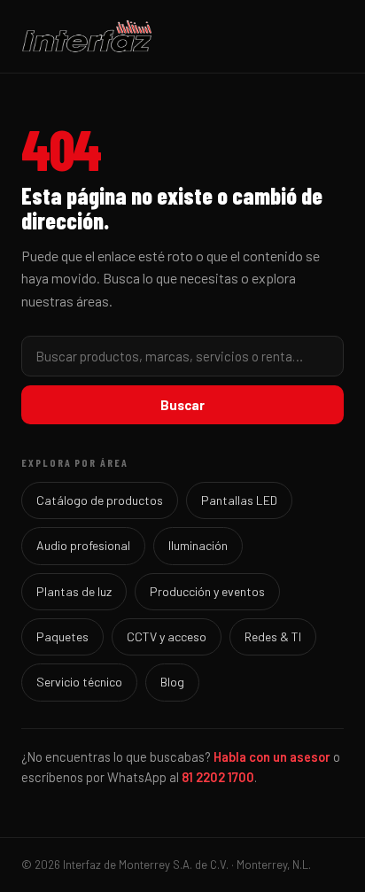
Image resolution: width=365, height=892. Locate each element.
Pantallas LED (239, 500)
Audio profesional (83, 545)
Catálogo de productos (99, 500)
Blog (172, 681)
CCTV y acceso (166, 636)
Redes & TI (273, 636)
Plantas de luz (74, 591)
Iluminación (198, 545)
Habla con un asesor (272, 756)
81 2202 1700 (218, 777)
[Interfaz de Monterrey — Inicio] (182, 36)
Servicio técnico (79, 681)
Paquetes (62, 636)
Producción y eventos (207, 591)
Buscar (182, 405)
